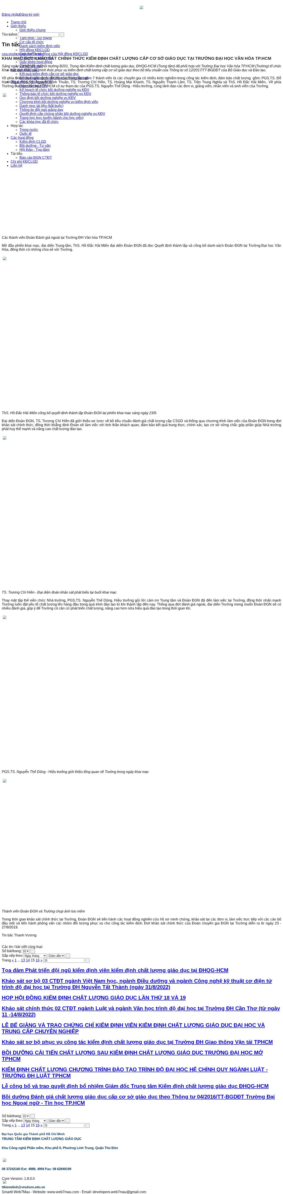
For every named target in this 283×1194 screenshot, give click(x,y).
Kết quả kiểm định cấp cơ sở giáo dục (49, 74)
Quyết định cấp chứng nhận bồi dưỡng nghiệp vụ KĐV (62, 114)
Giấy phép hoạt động (35, 62)
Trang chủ (18, 22)
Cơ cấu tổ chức (31, 42)
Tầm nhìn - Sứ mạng (35, 38)
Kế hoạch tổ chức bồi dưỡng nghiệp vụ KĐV (54, 90)
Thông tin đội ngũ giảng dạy (41, 110)
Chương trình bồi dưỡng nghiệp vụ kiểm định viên (58, 102)
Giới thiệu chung (32, 30)
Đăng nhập (10, 14)
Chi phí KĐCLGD (24, 161)
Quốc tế (25, 134)
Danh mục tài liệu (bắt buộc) (41, 106)
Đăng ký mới (29, 14)
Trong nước (28, 130)
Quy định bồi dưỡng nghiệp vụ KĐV (47, 98)
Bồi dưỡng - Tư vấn (35, 146)
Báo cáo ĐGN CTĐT (35, 157)
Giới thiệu (18, 26)
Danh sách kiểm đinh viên (39, 46)
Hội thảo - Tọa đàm (34, 149)
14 (28, 960)
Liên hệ (16, 165)
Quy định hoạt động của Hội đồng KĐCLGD (53, 54)
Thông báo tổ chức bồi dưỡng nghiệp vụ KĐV (55, 94)
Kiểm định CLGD (32, 142)
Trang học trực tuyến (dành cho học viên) (51, 118)
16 (38, 960)
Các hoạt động (22, 138)
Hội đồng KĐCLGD (34, 50)
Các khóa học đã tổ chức (39, 122)
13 (23, 960)
